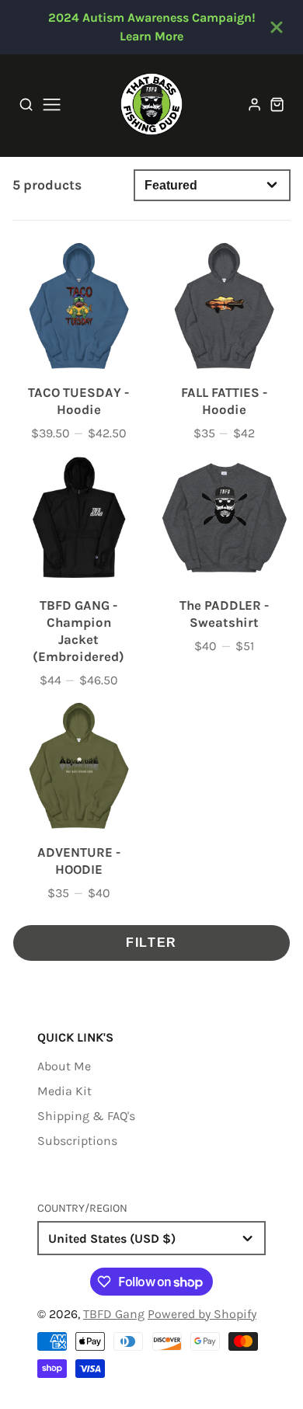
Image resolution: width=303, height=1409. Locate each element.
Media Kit (64, 1091)
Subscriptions (77, 1140)
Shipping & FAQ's (86, 1115)
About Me (64, 1066)
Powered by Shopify (202, 1313)
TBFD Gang (114, 1313)
